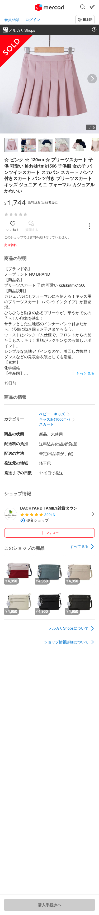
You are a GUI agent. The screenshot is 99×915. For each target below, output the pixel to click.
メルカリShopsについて (68, 628)
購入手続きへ (50, 905)
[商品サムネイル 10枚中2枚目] (28, 145)
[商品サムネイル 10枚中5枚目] (79, 145)
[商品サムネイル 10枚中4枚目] (62, 145)
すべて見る (79, 546)
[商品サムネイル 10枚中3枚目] (45, 145)
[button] (82, 7)
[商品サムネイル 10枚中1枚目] (11, 145)
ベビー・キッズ (52, 413)
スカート (46, 424)
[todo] (92, 7)
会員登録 (11, 19)
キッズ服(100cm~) (54, 419)
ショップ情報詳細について (66, 641)
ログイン (32, 19)
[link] (82, 546)
